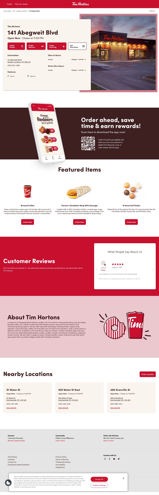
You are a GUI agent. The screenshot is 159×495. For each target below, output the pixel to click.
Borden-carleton (22, 11)
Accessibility (60, 464)
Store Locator (108, 440)
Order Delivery (32, 46)
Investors (11, 459)
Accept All (99, 479)
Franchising (12, 457)
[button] (8, 482)
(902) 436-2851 (12, 404)
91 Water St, (16, 399)
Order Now (27, 222)
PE (14, 11)
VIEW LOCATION (11, 408)
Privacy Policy (61, 457)
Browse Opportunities (16, 440)
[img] (119, 459)
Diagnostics (60, 467)
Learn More (60, 440)
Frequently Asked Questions (19, 464)
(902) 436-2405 (64, 404)
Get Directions (74, 46)
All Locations (7, 11)
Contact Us (12, 462)
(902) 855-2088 (14, 65)
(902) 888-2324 (116, 404)
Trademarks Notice (63, 462)
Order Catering (52, 46)
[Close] (123, 478)
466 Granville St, (120, 399)
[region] (68, 482)
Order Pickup (12, 46)
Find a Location (148, 374)
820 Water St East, (68, 399)
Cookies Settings (99, 485)
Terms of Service (62, 459)
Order (9, 4)
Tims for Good (21, 4)
